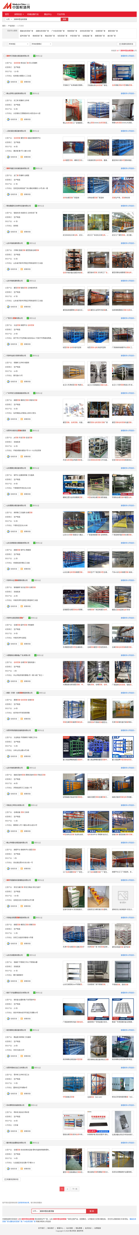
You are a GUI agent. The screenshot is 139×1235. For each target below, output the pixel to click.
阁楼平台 (24, 325)
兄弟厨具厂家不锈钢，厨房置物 (98, 984)
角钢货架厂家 (72, 31)
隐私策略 (79, 1228)
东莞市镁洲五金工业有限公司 (17, 1068)
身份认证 (39, 56)
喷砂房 (26, 1112)
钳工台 (26, 1075)
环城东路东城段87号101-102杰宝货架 (27, 450)
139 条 (16, 896)
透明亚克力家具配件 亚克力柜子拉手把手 (123, 909)
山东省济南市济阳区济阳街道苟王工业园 (28, 263)
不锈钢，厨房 (120, 984)
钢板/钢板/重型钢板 (123, 85)
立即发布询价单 (23, 1203)
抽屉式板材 (19, 775)
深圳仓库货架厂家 (86, 31)
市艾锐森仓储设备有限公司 (17, 56)
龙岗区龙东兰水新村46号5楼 (23, 900)
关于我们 (41, 1228)
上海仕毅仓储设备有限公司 (16, 131)
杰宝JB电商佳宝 (74, 460)
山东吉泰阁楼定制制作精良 (74, 572)
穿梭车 (33, 400)
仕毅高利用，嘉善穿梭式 (98, 160)
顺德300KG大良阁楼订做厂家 (123, 123)
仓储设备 (17, 812)
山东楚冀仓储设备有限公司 (16, 468)
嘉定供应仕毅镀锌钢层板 (123, 160)
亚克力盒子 (36, 887)
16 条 (16, 746)
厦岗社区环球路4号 (20, 1087)
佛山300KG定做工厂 (98, 123)
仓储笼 (26, 175)
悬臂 (17, 700)
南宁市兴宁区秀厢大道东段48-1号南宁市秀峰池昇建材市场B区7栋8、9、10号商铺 (43, 338)
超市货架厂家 (25, 36)
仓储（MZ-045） (95, 1097)
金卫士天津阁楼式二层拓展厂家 (98, 385)
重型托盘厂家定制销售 (123, 422)
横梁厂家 (97, 422)
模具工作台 (33, 737)
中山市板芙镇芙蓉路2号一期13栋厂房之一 (28, 675)
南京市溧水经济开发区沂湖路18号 (25, 1012)
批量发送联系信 (127, 44)
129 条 (16, 71)
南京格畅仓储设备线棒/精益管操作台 (123, 1059)
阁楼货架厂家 (100, 36)
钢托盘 (16, 1000)
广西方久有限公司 (14, 318)
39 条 (16, 633)
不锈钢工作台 (24, 962)
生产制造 (17, 67)
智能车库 (17, 213)
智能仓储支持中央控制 (74, 1134)
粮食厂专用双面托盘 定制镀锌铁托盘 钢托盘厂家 (123, 1022)
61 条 (16, 184)
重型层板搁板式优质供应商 (74, 1172)
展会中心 (48, 14)
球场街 (15, 226)
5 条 (15, 858)
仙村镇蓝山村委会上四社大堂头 (24, 413)
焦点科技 (73, 1231)
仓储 (29, 512)
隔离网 (28, 550)
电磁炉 (16, 962)
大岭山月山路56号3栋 (21, 750)
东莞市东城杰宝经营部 (16, 430)
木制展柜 (31, 625)
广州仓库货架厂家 (58, 31)
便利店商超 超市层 (121, 947)
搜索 (64, 19)
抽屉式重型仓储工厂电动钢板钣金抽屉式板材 (98, 797)
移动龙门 (25, 63)
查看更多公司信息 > (128, 56)
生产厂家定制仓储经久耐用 (98, 572)
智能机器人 (32, 662)
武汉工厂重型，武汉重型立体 (123, 235)
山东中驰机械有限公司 (14, 243)
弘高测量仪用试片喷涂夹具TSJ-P (123, 1134)
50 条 (16, 109)
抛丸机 (21, 1112)
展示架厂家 (112, 36)
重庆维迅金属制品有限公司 (16, 1143)
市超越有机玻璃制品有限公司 (18, 880)
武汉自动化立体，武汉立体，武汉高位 (74, 235)
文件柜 (26, 100)
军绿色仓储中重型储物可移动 (123, 497)
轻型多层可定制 (72, 347)
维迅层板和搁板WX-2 (98, 1172)
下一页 (74, 1189)
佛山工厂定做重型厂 (74, 123)
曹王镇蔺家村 (18, 975)
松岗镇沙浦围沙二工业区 (22, 76)
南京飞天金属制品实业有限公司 (17, 993)
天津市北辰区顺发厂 (15, 618)
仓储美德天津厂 (74, 722)
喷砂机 (16, 1112)
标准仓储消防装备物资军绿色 (98, 497)
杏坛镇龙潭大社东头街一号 (23, 862)
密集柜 (21, 100)
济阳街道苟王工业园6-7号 (22, 788)
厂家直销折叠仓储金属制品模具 (123, 535)
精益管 (16, 1037)
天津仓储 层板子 (73, 947)
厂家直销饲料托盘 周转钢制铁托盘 (74, 1022)
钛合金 (25, 587)
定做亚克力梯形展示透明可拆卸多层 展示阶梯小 (98, 909)
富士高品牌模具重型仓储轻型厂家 (98, 760)
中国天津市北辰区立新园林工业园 (25, 600)
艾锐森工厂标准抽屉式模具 (74, 85)
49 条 (16, 484)
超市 (24, 625)
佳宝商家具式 (123, 460)
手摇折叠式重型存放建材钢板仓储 (74, 273)
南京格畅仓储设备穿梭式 (98, 1059)
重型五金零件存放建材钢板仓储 (98, 310)
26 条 (16, 596)
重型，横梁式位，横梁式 (74, 160)
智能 (22, 250)
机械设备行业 (33, 14)
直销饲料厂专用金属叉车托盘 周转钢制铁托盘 (98, 1022)
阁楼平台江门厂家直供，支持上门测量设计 (123, 872)
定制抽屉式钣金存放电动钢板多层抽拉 (74, 797)
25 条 (16, 1008)
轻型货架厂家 (62, 36)
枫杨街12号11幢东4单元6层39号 (25, 825)
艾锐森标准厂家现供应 (98, 85)
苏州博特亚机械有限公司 (15, 1105)
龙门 (16, 175)
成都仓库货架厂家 (42, 31)
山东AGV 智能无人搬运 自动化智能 (74, 535)
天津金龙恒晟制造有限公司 (17, 917)
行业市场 (61, 14)
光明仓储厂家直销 (95, 198)
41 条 (16, 221)
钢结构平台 (25, 850)
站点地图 (69, 1228)
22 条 (16, 558)
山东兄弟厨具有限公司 (14, 955)
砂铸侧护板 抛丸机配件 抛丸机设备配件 (98, 1134)
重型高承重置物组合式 (74, 310)
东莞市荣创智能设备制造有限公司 (18, 730)
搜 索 (92, 1211)
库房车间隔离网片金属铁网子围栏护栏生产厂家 (123, 1172)
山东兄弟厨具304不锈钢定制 (74, 984)
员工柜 (16, 100)
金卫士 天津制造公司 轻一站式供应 (123, 385)
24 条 (16, 371)
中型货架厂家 (75, 36)
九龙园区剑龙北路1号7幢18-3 (24, 1163)
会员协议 (88, 1228)
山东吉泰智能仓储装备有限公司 (17, 543)
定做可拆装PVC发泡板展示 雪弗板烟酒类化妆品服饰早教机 (74, 909)
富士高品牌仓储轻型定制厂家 (123, 760)
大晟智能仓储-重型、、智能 (74, 684)
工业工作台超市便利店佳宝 (98, 460)
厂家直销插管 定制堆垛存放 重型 (98, 535)
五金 (17, 325)
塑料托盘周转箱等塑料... (41, 1150)
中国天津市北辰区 (19, 638)
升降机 (16, 250)
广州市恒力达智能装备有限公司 (17, 393)
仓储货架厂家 (100, 31)
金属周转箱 (23, 475)
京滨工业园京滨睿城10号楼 (23, 937)
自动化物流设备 (26, 1150)
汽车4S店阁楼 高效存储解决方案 (123, 572)
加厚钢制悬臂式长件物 (123, 310)
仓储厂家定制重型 (98, 609)
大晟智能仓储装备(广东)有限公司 (18, 655)
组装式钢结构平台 (34, 138)
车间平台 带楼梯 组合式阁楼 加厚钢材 (98, 834)
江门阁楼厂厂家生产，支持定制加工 (74, 872)
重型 (24, 138)
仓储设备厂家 (87, 36)
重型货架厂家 (113, 31)
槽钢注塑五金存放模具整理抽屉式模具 (74, 497)
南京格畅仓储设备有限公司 (16, 1030)
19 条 (16, 1083)
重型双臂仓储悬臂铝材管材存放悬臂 (123, 272)
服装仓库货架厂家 (26, 31)
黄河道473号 (18, 375)
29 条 (16, 334)
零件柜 (16, 1075)
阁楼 (17, 400)
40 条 (16, 146)
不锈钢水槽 (33, 962)
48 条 (16, 783)
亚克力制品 (28, 887)
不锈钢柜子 (25, 737)
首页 (7, 14)
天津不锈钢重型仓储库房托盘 (98, 722)
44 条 (16, 1121)
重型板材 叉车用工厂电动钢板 (98, 272)
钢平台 (16, 475)
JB (16, 437)
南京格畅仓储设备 (72, 1059)
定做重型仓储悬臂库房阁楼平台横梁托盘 (74, 609)
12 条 (16, 821)
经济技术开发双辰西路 (21, 713)
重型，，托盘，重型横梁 (74, 422)
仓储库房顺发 (123, 647)
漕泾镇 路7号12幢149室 (22, 151)
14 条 (16, 1158)
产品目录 (11, 26)
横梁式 (25, 400)
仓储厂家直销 (71, 198)
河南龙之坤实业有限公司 (15, 805)
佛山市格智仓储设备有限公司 (17, 842)
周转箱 (16, 512)
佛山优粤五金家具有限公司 (16, 93)
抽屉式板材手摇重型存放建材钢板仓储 (123, 797)
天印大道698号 (18, 1050)
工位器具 (31, 475)
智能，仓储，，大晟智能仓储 (98, 684)
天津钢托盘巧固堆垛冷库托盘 (123, 722)
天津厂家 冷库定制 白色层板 (98, 947)
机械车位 (24, 213)
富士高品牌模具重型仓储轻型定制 (74, 760)
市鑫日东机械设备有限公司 (17, 168)
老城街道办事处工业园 (21, 563)
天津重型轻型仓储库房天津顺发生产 (74, 647)
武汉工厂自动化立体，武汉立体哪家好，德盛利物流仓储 (98, 235)
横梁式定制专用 (121, 610)
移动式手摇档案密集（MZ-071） (123, 1097)
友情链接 (97, 1228)
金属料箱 (22, 1000)
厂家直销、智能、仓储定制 (123, 685)
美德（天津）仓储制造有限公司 (19, 693)
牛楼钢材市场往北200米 (22, 488)
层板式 (68, 1097)
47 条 (16, 296)
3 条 (15, 671)
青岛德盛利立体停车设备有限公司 (18, 206)
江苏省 (15, 1125)
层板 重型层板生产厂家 (123, 834)
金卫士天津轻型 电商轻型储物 (74, 385)
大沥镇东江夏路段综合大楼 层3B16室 (26, 113)
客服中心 (60, 1228)
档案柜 (26, 363)
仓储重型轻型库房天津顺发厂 (98, 647)
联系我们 (51, 1228)
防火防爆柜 (33, 63)
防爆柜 (21, 175)
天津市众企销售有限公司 (17, 580)
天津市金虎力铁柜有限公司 (16, 355)
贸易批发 (17, 442)
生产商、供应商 (121, 198)
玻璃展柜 (17, 587)
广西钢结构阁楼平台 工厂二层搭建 (123, 347)
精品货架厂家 (50, 36)
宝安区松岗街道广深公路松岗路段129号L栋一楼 (30, 188)
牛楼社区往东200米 (20, 525)
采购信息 (18, 14)
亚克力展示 (18, 887)
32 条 (16, 446)
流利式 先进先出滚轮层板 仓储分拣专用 (74, 834)
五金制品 (17, 737)
